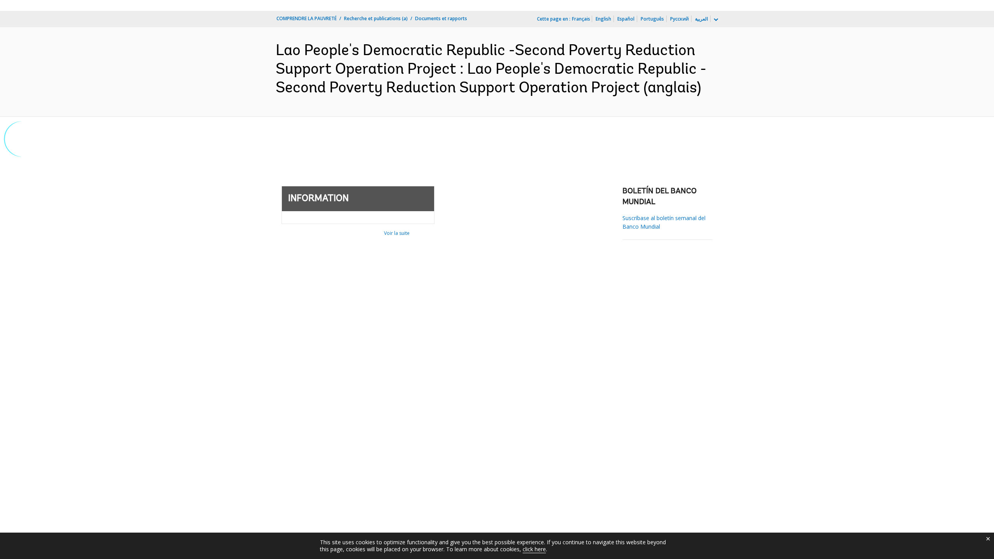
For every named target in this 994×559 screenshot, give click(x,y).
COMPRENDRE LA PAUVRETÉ (306, 18)
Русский (679, 19)
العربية (701, 19)
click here (534, 549)
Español (625, 19)
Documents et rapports (441, 18)
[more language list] (715, 20)
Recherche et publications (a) (376, 18)
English (603, 19)
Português (652, 19)
